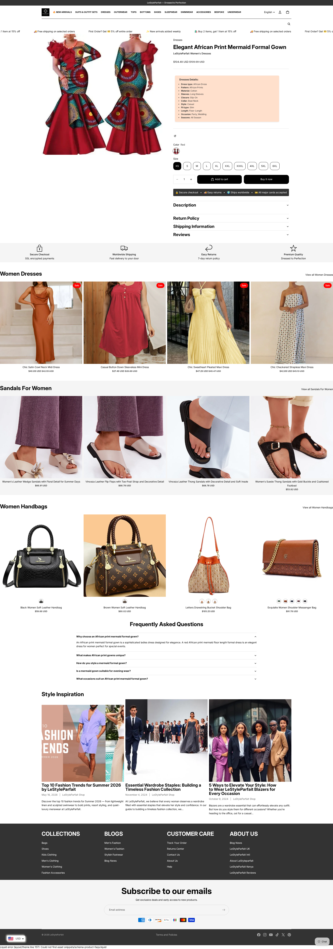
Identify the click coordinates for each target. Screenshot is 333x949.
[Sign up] (223, 910)
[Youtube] (271, 935)
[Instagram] (265, 935)
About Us (172, 860)
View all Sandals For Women (317, 389)
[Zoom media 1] (102, 94)
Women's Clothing (52, 866)
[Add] (77, 591)
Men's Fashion (112, 842)
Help (169, 866)
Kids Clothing (49, 854)
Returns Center (175, 848)
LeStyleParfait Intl (240, 854)
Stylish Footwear (113, 854)
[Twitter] (283, 935)
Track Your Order (177, 842)
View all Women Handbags (318, 507)
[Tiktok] (277, 935)
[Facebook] (259, 935)
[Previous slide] (5, 323)
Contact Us (173, 854)
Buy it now (266, 179)
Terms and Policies (166, 934)
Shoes (45, 848)
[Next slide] (77, 323)
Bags (44, 842)
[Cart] (287, 12)
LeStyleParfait (57, 934)
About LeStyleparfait (241, 860)
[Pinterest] (289, 935)
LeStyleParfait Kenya (241, 866)
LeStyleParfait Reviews (243, 872)
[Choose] (77, 358)
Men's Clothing (50, 860)
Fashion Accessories (53, 872)
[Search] (289, 24)
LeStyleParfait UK (240, 848)
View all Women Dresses (319, 274)
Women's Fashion (114, 848)
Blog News (110, 860)
